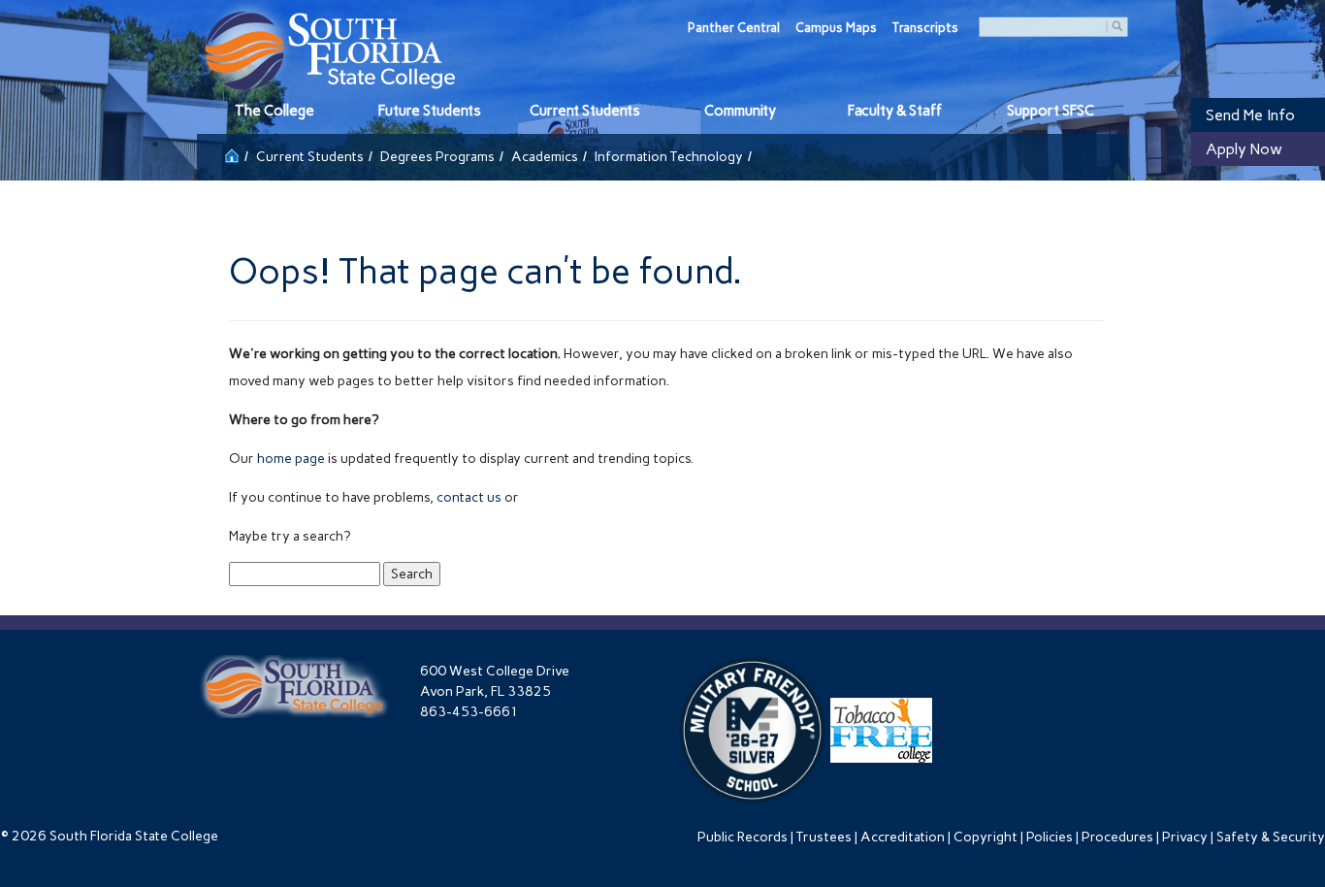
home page (291, 458)
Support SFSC (1050, 110)
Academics (544, 156)
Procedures (1117, 837)
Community (740, 110)
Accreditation (902, 837)
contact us (468, 497)
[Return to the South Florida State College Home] (232, 153)
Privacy (1185, 837)
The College (274, 110)
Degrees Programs (437, 156)
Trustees (824, 837)
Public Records (742, 837)
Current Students (585, 110)
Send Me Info (1250, 115)
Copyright (985, 837)
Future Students (429, 110)
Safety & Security (1270, 837)
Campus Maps (836, 27)
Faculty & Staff (895, 110)
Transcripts (925, 27)
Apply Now (1244, 149)
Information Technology (669, 156)
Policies (1049, 837)
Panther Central (734, 27)
